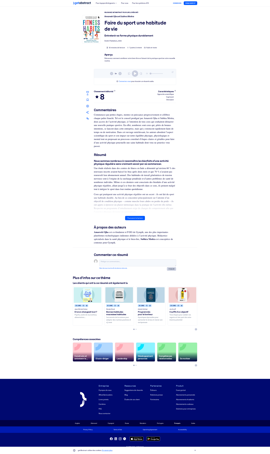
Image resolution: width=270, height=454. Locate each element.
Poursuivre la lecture (135, 218)
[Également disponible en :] (87, 118)
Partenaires (154, 400)
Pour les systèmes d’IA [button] (140, 3)
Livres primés (104, 400)
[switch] (135, 73)
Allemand (94, 423)
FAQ (100, 409)
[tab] (134, 329)
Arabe (193, 423)
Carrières (102, 404)
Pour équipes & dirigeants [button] (105, 3)
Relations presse (156, 395)
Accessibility (182, 429)
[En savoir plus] (115, 91)
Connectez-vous (125, 81)
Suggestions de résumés (133, 390)
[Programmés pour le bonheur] (151, 295)
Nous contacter (104, 413)
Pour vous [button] (124, 3)
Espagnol (111, 423)
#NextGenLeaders (105, 395)
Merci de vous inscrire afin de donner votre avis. (113, 268)
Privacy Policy (88, 429)
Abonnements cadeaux (184, 404)
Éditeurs (153, 390)
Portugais (160, 423)
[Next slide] (196, 329)
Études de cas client (132, 400)
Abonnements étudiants (185, 400)
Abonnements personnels (185, 395)
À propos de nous (105, 390)
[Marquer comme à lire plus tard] (87, 100)
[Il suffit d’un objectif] (182, 295)
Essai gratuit (181, 390)
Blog (126, 395)
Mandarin (143, 423)
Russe (127, 423)
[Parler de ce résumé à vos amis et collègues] (87, 112)
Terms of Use (117, 429)
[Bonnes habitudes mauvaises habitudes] (119, 295)
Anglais (77, 423)
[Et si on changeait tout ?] (87, 295)
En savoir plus (107, 450)
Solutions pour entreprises (186, 409)
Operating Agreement (150, 429)
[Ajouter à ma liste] (87, 106)
